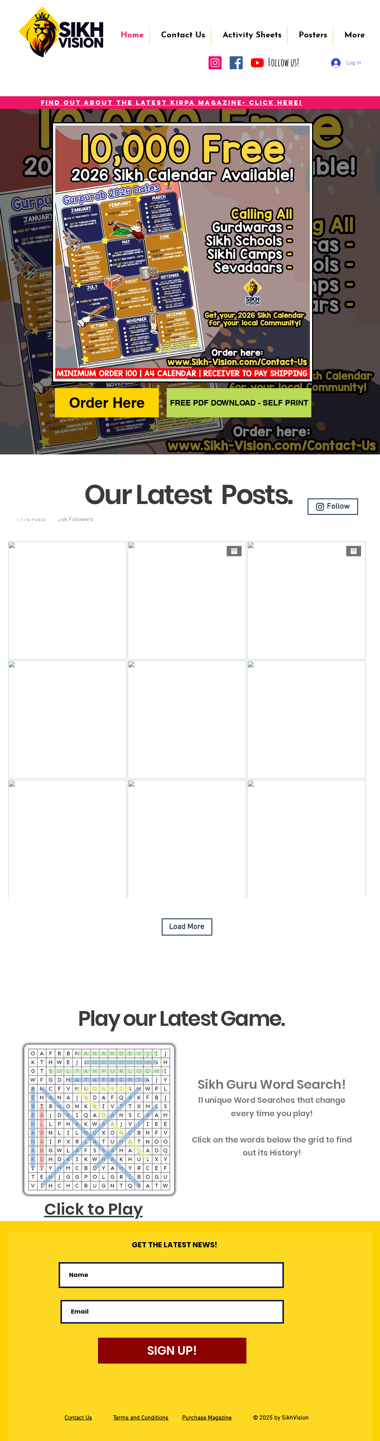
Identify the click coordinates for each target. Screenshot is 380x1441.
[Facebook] (236, 62)
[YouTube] (257, 62)
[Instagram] (215, 62)
